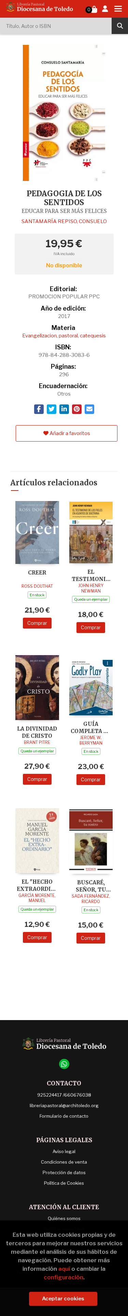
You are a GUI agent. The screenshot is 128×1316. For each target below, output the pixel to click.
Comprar (37, 623)
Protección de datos (64, 1172)
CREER (37, 572)
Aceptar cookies (63, 1299)
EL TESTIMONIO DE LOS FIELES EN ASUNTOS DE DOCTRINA (91, 575)
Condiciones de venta (64, 1162)
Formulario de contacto (64, 1116)
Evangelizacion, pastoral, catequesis (64, 336)
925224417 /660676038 (64, 1095)
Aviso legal (64, 1151)
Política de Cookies (64, 1183)
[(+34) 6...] (64, 1064)
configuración (63, 1277)
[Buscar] (120, 26)
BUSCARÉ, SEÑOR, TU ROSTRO (91, 886)
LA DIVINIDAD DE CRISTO (37, 732)
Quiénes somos (64, 1218)
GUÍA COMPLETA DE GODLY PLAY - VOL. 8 (91, 727)
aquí (64, 1268)
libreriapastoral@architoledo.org (64, 1105)
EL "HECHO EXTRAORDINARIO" (37, 885)
